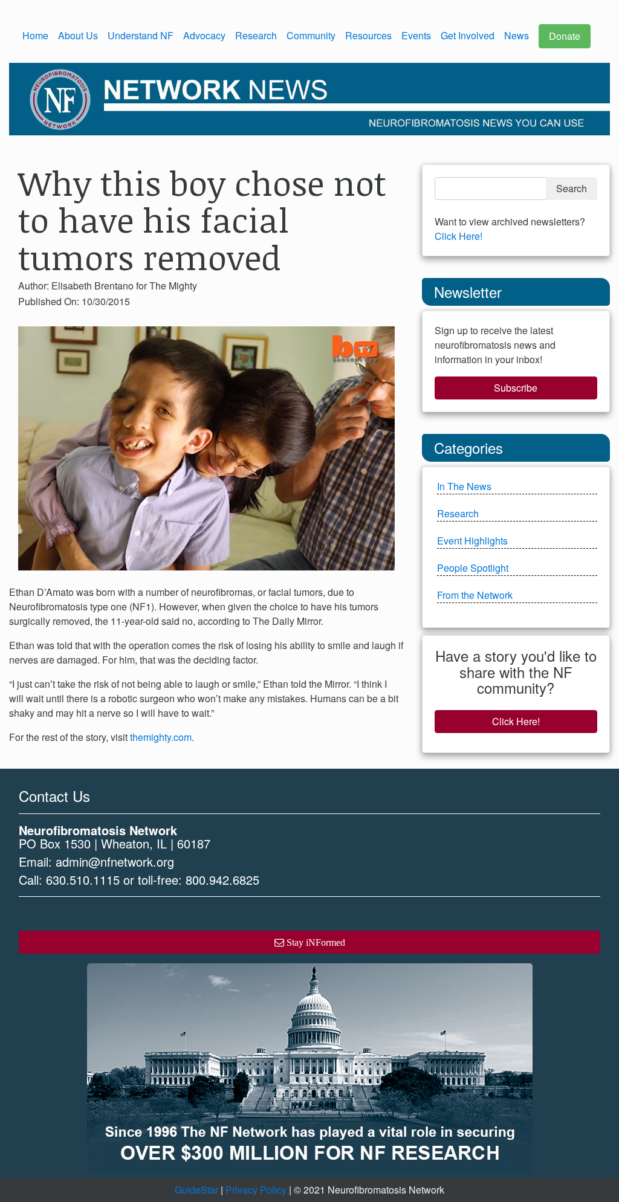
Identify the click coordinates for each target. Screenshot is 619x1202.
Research (256, 35)
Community (311, 35)
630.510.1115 (83, 879)
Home (35, 35)
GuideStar (196, 1190)
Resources (368, 35)
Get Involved (467, 35)
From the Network (475, 595)
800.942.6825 (222, 879)
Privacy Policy (256, 1190)
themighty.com (161, 737)
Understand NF (140, 35)
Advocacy (204, 35)
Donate (564, 36)
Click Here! (458, 236)
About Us (78, 35)
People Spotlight (472, 568)
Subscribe (515, 388)
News (516, 35)
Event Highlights (472, 541)
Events (416, 35)
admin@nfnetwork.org (115, 861)
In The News (464, 486)
